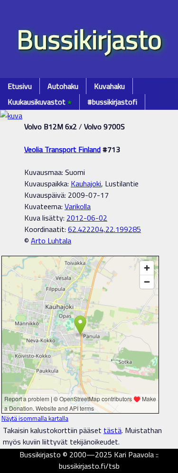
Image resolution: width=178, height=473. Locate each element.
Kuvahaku (109, 86)
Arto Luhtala (51, 240)
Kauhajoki (86, 183)
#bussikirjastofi (112, 101)
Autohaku (62, 86)
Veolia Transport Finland (62, 149)
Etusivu (20, 86)
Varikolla (78, 206)
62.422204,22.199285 (104, 229)
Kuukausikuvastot (40, 101)
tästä (112, 430)
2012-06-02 (86, 217)
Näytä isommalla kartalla (34, 418)
